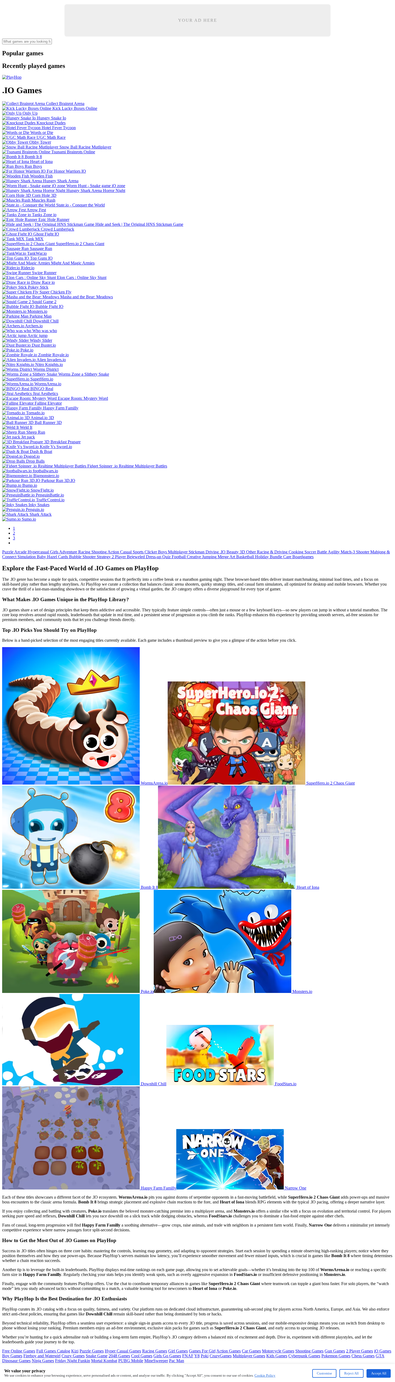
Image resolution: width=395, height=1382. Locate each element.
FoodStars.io (285, 1084)
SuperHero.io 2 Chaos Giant (330, 783)
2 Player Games (359, 1351)
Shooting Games (309, 1351)
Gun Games (335, 1351)
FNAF (187, 1356)
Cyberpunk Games (304, 1356)
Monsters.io (301, 991)
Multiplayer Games (249, 1356)
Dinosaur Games (16, 1360)
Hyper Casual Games (123, 1351)
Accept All (378, 1373)
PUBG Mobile (130, 1360)
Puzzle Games (92, 1351)
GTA (380, 1356)
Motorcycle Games (278, 1351)
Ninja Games (43, 1360)
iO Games (382, 1351)
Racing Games (154, 1351)
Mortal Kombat (104, 1360)
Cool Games (141, 1356)
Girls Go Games (167, 1356)
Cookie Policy (264, 1375)
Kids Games (276, 1356)
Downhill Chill (153, 1084)
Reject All (351, 1373)
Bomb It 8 (149, 887)
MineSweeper (156, 1360)
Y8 (197, 1356)
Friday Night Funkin (72, 1360)
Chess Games (363, 1356)
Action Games (228, 1351)
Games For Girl (202, 1351)
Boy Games (12, 1356)
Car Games (251, 1351)
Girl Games (178, 1351)
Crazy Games (73, 1356)
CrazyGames (221, 1356)
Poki (205, 1356)
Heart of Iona (307, 887)
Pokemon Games (335, 1356)
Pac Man (176, 1360)
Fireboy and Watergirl (41, 1356)
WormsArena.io (154, 783)
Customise (324, 1373)
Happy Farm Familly (158, 1188)
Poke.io (147, 991)
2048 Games (119, 1356)
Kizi (74, 1351)
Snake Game (96, 1356)
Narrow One (295, 1188)
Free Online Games (18, 1351)
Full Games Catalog (53, 1351)
